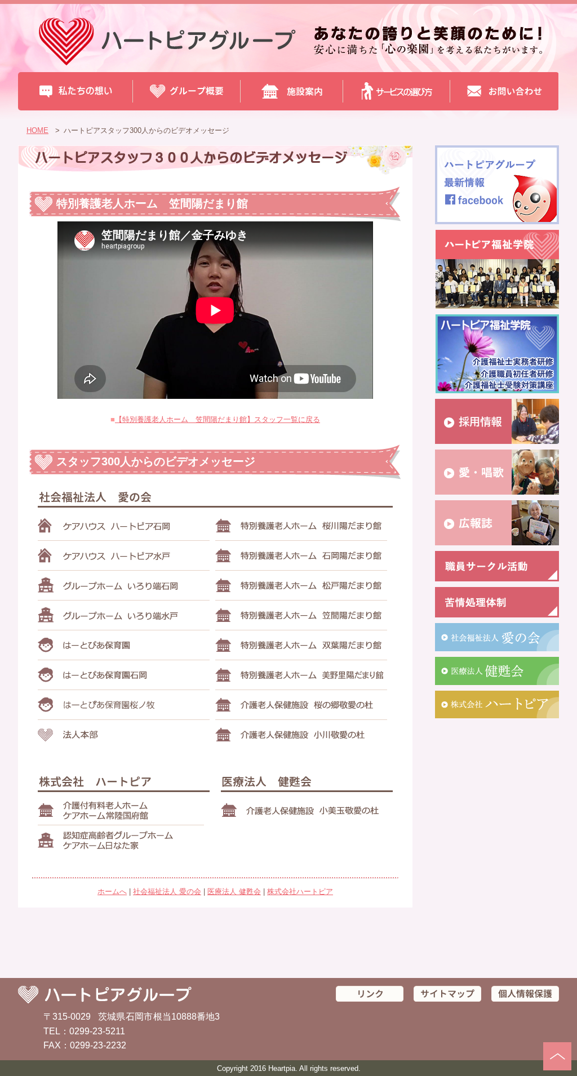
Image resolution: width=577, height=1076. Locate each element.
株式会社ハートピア (300, 891)
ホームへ (112, 891)
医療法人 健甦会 (234, 891)
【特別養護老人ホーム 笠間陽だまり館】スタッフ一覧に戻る (217, 419)
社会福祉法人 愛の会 (167, 891)
